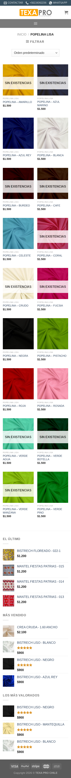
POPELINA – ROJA (14, 405)
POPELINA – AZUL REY (17, 155)
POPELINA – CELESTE (17, 255)
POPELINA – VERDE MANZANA (15, 511)
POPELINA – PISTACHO (51, 355)
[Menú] (35, 23)
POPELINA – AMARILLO (17, 102)
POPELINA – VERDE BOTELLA (49, 458)
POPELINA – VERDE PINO (49, 511)
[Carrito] (66, 12)
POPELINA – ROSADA (50, 405)
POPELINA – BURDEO (16, 205)
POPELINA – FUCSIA (50, 305)
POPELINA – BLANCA (50, 155)
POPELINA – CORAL (49, 255)
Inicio (21, 34)
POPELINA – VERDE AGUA (15, 458)
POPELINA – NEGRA (15, 355)
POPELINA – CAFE (48, 205)
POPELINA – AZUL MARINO (48, 103)
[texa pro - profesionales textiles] (36, 12)
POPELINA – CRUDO (15, 305)
